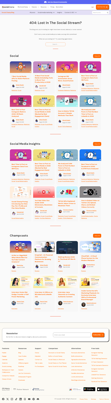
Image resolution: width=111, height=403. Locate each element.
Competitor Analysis (8, 376)
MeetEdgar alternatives (78, 380)
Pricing (52, 7)
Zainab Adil (42, 85)
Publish (4, 353)
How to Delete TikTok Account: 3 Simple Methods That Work (66, 113)
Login (92, 7)
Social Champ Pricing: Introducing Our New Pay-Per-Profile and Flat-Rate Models (20, 205)
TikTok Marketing (67, 126)
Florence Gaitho (68, 210)
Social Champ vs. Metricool (56, 359)
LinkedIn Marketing (86, 124)
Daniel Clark (20, 301)
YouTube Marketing (45, 218)
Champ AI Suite (6, 379)
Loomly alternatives (77, 377)
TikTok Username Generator (99, 365)
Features (34, 7)
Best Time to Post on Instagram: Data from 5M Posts (89, 78)
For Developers (39, 366)
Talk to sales (38, 363)
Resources (44, 7)
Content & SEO (69, 12)
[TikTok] (16, 399)
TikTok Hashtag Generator (99, 358)
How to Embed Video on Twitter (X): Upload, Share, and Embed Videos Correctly (90, 203)
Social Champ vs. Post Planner (57, 363)
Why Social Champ (23, 7)
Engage (4, 356)
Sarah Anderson (68, 301)
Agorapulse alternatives (78, 359)
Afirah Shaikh (20, 85)
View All (97, 56)
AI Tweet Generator (97, 362)
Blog (19, 353)
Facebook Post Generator (99, 381)
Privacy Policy (84, 399)
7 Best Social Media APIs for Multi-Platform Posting (20, 78)
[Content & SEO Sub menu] (76, 12)
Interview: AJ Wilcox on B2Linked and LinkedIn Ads (43, 294)
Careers (20, 370)
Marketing (14, 90)
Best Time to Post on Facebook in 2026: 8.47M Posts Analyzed (89, 166)
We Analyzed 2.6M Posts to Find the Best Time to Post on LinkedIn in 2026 (89, 113)
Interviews (14, 308)
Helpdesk (37, 356)
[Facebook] (3, 399)
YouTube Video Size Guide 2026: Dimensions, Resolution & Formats (43, 203)
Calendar (4, 359)
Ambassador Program (24, 377)
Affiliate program (23, 363)
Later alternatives (76, 366)
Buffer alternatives (76, 356)
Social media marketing (45, 12)
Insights (59, 12)
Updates (21, 359)
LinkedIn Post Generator (98, 375)
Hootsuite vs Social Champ (56, 353)
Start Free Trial (101, 7)
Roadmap (21, 366)
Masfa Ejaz (20, 265)
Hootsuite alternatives (78, 353)
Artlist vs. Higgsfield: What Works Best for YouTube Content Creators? (19, 258)
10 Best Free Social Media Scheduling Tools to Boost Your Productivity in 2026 (44, 79)
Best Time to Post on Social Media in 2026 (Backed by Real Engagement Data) (43, 113)
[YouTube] (29, 399)
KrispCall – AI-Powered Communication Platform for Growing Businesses (44, 258)
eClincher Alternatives (78, 370)
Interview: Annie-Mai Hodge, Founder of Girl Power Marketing (20, 294)
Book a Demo (59, 7)
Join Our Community (24, 373)
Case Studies (22, 356)
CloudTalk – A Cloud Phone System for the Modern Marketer (89, 258)
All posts (32, 12)
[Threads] (25, 399)
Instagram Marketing (64, 90)
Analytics (5, 363)
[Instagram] (12, 399)
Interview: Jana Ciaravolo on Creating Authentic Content (66, 294)
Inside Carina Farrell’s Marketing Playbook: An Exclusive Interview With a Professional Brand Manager (90, 295)
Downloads (21, 380)
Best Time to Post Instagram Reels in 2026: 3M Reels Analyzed (19, 113)
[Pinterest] (33, 399)
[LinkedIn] (20, 399)
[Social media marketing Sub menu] (54, 12)
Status (37, 353)
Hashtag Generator (97, 378)
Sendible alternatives (77, 373)
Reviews (14, 271)
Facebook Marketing (87, 179)
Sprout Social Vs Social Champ (57, 366)
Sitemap (93, 399)
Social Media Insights (91, 90)
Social (19, 90)
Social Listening (6, 366)
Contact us (38, 359)
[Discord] (38, 399)
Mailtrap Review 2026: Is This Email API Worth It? (66, 259)
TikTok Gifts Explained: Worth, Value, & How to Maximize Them (67, 203)
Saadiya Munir (91, 264)
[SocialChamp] (8, 7)
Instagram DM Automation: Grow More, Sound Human (65, 78)
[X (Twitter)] (7, 399)
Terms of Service (104, 399)
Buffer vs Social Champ (55, 356)
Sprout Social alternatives (79, 363)
